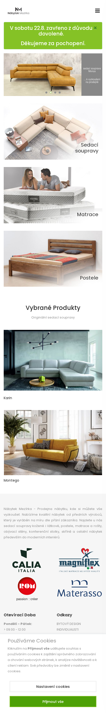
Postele (89, 278)
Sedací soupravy (86, 148)
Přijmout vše (53, 701)
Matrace (87, 214)
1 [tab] (46, 93)
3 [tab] (55, 93)
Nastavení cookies (53, 686)
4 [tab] (60, 93)
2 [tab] (51, 93)
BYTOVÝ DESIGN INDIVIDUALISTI (69, 626)
